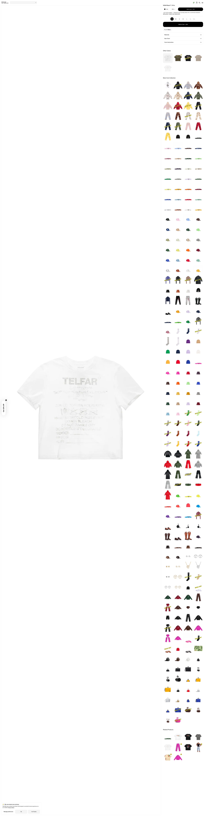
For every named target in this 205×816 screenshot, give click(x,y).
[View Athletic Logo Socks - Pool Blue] (198, 433)
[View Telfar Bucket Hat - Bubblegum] (178, 413)
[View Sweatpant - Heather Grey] (188, 300)
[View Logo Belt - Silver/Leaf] (198, 177)
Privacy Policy (11, 807)
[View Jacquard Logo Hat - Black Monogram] (178, 556)
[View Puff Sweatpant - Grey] (168, 484)
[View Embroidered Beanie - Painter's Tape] (188, 361)
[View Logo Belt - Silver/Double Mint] (198, 157)
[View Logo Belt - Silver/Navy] (168, 321)
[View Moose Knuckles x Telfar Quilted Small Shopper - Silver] (198, 689)
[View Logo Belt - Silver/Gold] (198, 167)
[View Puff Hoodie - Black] (178, 454)
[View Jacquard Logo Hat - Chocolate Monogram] (168, 556)
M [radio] (183, 19)
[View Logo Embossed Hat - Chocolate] (198, 218)
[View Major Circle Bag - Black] (168, 658)
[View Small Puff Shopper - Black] (178, 689)
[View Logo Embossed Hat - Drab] (168, 239)
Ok (21, 811)
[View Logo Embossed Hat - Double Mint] (198, 228)
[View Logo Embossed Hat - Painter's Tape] (168, 259)
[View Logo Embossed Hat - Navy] (198, 310)
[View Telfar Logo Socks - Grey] (168, 341)
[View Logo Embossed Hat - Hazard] (178, 505)
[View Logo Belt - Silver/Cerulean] (178, 146)
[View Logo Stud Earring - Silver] (168, 576)
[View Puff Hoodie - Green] (178, 464)
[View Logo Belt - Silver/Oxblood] (198, 187)
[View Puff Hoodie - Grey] (198, 464)
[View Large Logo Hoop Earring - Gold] (178, 576)
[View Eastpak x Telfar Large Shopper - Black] (188, 669)
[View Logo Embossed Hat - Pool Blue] (178, 259)
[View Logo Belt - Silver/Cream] (178, 157)
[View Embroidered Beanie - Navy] (178, 351)
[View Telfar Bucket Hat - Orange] (178, 382)
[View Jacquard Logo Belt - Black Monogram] (198, 546)
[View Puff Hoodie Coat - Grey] (198, 454)
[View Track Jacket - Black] (198, 617)
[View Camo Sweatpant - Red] (198, 126)
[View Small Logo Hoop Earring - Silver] (188, 556)
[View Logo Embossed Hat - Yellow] (198, 269)
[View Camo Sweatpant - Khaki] (198, 116)
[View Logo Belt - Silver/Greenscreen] (168, 177)
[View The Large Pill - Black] (178, 525)
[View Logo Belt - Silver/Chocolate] (188, 146)
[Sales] (194, 3)
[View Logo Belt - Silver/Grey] (178, 177)
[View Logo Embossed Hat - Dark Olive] (188, 228)
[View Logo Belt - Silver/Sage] (198, 198)
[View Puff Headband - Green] (188, 484)
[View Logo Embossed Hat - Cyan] (198, 505)
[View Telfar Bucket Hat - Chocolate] (168, 382)
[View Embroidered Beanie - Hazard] (188, 505)
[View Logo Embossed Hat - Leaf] (168, 249)
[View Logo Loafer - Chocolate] (178, 536)
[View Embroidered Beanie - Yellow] (168, 361)
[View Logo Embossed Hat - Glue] (178, 239)
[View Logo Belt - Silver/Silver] (168, 208)
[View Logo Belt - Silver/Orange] (188, 187)
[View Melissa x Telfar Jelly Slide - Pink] (188, 638)
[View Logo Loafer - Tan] (168, 525)
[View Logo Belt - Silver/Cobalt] (198, 146)
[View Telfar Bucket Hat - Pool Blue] (168, 413)
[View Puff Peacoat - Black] (168, 454)
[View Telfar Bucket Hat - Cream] (178, 402)
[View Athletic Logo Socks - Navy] (188, 331)
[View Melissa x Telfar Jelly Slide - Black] (188, 648)
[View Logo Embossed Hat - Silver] (168, 269)
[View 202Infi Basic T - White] (168, 58)
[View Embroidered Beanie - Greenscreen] (168, 351)
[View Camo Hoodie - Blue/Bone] (188, 85)
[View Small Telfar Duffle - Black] (198, 669)
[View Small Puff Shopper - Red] (188, 689)
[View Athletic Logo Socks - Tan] (178, 433)
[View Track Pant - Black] (188, 617)
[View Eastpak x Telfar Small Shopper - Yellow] (188, 679)
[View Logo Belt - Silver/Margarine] (168, 187)
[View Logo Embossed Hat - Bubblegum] (178, 218)
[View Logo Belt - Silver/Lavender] (188, 177)
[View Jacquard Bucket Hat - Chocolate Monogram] (188, 546)
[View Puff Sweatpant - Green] (178, 474)
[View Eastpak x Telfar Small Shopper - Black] (168, 669)
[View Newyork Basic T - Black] (188, 737)
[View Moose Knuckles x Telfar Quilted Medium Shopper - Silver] (168, 699)
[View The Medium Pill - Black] (198, 525)
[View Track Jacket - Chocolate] (188, 628)
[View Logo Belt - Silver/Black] (198, 136)
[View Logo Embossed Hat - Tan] (178, 269)
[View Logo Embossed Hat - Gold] (188, 239)
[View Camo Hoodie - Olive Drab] (198, 95)
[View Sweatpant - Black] (178, 300)
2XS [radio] (172, 19)
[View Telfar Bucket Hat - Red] (188, 372)
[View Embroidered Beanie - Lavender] (188, 351)
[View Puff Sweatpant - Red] (188, 464)
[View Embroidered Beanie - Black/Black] (178, 136)
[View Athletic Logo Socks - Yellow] (178, 443)
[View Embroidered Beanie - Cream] (198, 341)
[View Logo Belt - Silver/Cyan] (188, 515)
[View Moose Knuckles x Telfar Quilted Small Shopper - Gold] (178, 699)
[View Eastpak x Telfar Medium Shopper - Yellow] (198, 679)
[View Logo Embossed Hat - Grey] (198, 239)
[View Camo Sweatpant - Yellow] (168, 136)
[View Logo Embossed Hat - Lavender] (188, 310)
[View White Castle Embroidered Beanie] (198, 290)
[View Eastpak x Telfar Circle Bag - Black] (198, 658)
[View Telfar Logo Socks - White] (178, 341)
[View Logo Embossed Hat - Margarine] (178, 249)
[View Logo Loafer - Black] (168, 310)
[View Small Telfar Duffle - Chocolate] (168, 720)
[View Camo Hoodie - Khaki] (178, 95)
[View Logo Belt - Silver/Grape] (178, 515)
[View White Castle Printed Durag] (168, 300)
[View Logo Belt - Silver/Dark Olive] (188, 157)
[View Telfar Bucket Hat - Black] (168, 290)
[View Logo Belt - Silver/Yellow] (198, 208)
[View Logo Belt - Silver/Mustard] (178, 187)
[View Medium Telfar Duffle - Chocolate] (198, 710)
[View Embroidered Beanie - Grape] (188, 341)
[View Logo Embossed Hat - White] (188, 269)
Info (166, 9)
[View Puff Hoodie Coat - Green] (188, 454)
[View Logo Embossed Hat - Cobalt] (168, 228)
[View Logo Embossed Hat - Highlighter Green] (178, 495)
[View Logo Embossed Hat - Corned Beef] (168, 331)
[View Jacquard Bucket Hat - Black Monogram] (168, 546)
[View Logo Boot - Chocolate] (168, 536)
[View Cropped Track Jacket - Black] (178, 617)
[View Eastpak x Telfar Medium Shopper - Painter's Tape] (198, 699)
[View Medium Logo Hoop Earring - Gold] (178, 587)
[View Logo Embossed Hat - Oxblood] (198, 249)
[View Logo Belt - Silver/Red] (188, 198)
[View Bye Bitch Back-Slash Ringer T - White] (168, 85)
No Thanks (34, 811)
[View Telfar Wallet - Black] (188, 587)
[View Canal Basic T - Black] (188, 747)
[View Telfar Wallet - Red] (178, 648)
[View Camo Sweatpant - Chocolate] (178, 116)
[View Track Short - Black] (198, 607)
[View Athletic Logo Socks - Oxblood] (188, 433)
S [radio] (179, 19)
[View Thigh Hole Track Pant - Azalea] (168, 638)
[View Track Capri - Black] (168, 617)
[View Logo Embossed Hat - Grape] (168, 515)
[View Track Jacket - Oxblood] (178, 628)
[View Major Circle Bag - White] (188, 658)
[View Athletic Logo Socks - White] (178, 331)
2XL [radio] (194, 19)
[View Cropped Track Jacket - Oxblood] (178, 597)
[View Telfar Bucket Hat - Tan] (178, 290)
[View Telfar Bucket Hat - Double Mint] (188, 382)
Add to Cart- (183, 24)
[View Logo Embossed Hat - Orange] (188, 249)
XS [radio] (175, 19)
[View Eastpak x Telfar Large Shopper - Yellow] (168, 689)
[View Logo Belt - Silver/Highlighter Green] (178, 321)
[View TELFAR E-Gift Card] (198, 648)
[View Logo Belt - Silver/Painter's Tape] (168, 198)
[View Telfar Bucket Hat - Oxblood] (198, 402)
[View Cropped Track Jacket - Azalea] (178, 638)
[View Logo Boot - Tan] (188, 536)
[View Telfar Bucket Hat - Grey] (198, 392)
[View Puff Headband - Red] (198, 484)
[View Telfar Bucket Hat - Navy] (168, 392)
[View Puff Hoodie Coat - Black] (168, 474)
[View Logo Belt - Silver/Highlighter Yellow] (188, 495)
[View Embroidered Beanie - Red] (178, 361)
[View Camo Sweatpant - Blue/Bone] (168, 116)
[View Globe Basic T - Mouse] (198, 58)
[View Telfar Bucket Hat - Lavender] (188, 402)
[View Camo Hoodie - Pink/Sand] (168, 106)
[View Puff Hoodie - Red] (168, 464)
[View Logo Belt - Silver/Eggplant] (178, 167)
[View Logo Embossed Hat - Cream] (178, 228)
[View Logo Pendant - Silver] (198, 566)
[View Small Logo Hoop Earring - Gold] (178, 566)
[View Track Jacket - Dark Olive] (188, 597)
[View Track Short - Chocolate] (188, 607)
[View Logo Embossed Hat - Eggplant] (198, 536)
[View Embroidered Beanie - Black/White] (188, 136)
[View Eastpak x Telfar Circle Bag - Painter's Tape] (188, 699)
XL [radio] (190, 19)
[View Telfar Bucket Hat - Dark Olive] (168, 402)
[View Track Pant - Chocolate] (198, 597)
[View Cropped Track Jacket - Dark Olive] (168, 597)
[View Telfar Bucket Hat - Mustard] (188, 392)
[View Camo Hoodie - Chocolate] (198, 85)
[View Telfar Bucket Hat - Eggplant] (198, 372)
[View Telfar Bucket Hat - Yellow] (178, 392)
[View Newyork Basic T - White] (178, 737)
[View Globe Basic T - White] (168, 68)
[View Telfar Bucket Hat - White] (188, 290)
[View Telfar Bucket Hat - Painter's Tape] (198, 382)
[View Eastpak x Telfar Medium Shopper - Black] (178, 669)
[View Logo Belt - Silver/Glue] (188, 167)
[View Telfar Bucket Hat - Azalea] (178, 372)
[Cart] (196, 2)
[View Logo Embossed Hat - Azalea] (168, 372)
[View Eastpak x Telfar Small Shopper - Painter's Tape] (168, 710)
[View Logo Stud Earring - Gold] (168, 566)
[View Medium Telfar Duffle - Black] (168, 679)
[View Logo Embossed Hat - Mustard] (178, 310)
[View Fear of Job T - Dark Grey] (198, 737)
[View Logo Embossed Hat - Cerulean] (188, 218)
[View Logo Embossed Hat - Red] (188, 259)
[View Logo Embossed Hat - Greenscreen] (188, 321)
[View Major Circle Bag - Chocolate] (178, 658)
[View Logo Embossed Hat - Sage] (198, 259)
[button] (201, 35)
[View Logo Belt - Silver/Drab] (168, 167)
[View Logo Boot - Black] (198, 300)
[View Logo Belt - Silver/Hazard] (168, 505)
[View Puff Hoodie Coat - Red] (168, 495)
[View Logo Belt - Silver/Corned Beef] (168, 157)
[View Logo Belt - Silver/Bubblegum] (168, 146)
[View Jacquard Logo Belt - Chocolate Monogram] (178, 546)
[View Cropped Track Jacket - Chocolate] (178, 607)
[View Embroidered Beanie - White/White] (198, 351)
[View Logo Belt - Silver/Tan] (178, 208)
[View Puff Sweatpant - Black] (198, 474)
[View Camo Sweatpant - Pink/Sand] (188, 126)
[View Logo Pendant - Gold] (188, 566)
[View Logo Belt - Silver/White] (188, 208)
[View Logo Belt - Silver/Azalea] (198, 361)
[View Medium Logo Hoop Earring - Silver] (168, 587)
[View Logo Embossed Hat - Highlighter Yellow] (198, 495)
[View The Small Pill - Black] (188, 525)
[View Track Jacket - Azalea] (198, 628)
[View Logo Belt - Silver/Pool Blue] (178, 198)
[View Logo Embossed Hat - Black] (168, 218)
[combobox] (174, 9)
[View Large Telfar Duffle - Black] (178, 679)
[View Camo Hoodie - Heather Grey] (168, 95)
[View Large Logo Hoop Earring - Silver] (198, 556)
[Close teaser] (6, 400)
